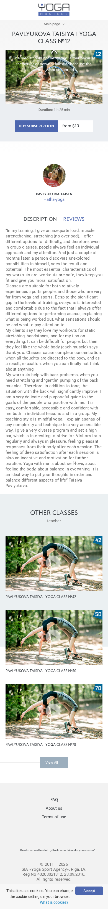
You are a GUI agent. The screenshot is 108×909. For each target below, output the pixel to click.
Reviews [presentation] (73, 219)
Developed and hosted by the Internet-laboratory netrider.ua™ (57, 850)
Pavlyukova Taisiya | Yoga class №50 (41, 671)
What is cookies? (54, 902)
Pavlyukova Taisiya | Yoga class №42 (41, 597)
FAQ (54, 799)
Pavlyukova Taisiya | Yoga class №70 (41, 745)
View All (51, 762)
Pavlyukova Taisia (54, 194)
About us (54, 808)
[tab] (40, 219)
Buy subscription (36, 126)
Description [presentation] (40, 219)
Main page (52, 24)
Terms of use (54, 816)
